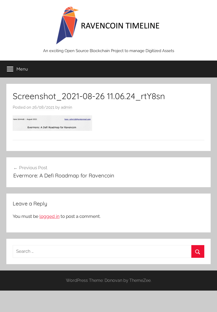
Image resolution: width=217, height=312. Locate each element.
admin (66, 107)
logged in (49, 216)
